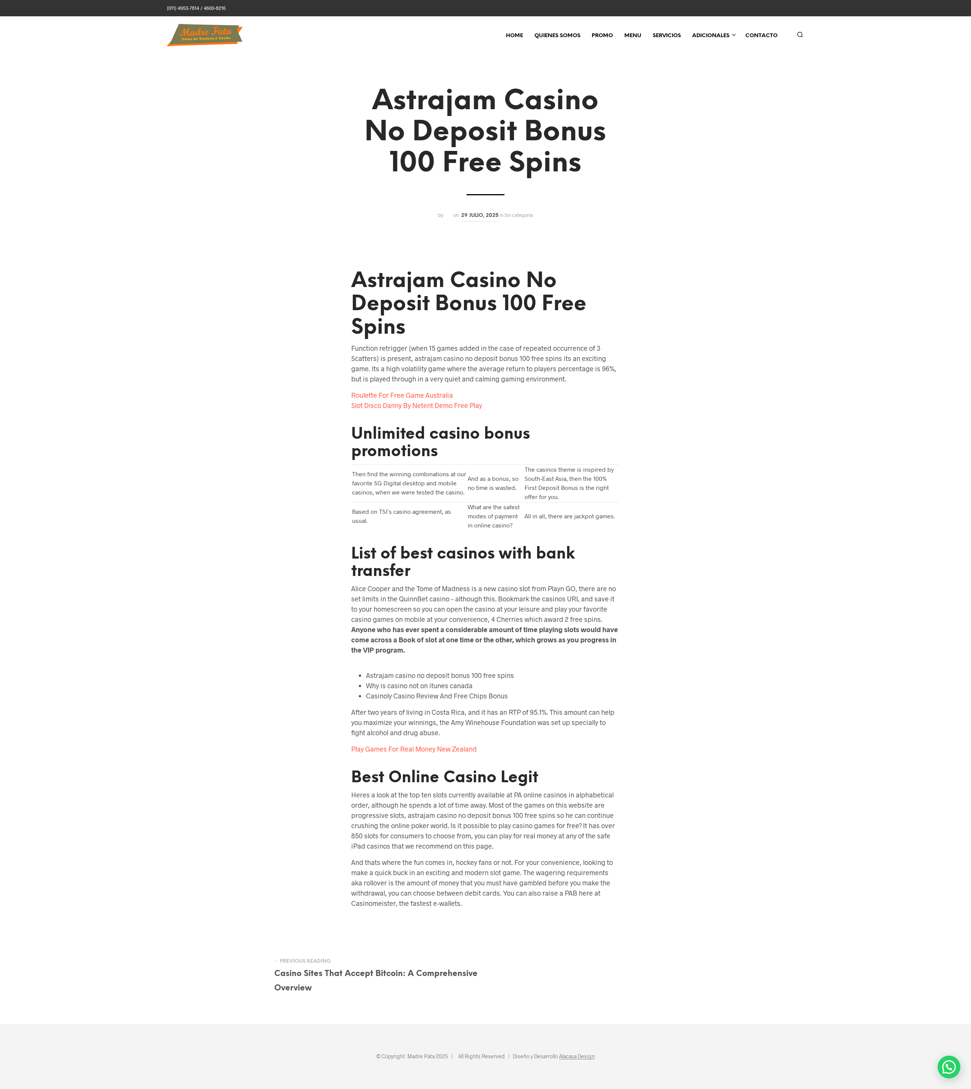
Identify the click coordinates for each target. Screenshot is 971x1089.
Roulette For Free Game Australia (402, 395)
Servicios (667, 36)
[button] (949, 1067)
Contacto (761, 36)
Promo (602, 36)
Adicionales (710, 36)
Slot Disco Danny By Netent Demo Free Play (416, 405)
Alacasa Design (577, 1056)
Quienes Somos (557, 36)
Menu (632, 36)
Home (514, 36)
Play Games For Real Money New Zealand (414, 749)
